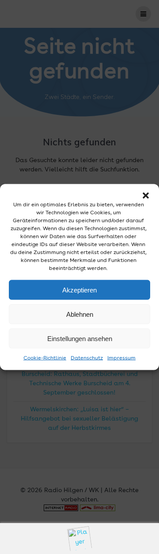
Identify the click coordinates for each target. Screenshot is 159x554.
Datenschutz (87, 358)
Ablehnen (79, 314)
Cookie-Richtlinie (44, 358)
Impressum (121, 358)
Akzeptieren (79, 289)
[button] (145, 195)
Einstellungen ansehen (79, 338)
